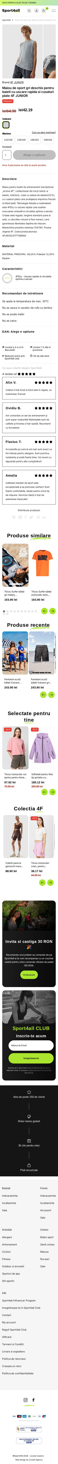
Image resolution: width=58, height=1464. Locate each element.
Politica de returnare (14, 1359)
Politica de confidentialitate (18, 1373)
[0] (43, 10)
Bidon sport (46, 1237)
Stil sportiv (8, 1281)
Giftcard (6, 1337)
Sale (4, 1210)
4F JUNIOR (17, 82)
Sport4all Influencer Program (19, 1300)
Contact (6, 1315)
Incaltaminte (9, 1203)
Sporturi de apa (11, 1273)
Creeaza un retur (11, 1366)
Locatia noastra (37, 1456)
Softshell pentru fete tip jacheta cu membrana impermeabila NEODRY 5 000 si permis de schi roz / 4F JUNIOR (42, 776)
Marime (6, 133)
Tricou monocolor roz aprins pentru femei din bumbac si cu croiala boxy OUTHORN (15, 776)
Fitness (6, 1259)
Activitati (7, 1230)
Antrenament (9, 1244)
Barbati (6, 1188)
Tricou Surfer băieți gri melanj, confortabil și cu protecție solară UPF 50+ (15, 593)
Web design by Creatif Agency (29, 1460)
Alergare (7, 1237)
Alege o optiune (34, 155)
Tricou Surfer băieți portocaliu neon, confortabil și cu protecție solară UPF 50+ (42, 593)
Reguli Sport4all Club (14, 1329)
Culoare (6, 118)
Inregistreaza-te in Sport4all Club (21, 1308)
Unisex (44, 1230)
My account (9, 1322)
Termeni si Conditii (13, 1344)
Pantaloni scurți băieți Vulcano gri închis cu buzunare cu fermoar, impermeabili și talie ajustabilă (14, 681)
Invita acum (29, 974)
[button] (44, 611)
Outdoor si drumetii (13, 1266)
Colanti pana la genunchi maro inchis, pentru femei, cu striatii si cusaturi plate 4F (14, 865)
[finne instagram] (26, 1400)
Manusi (44, 1252)
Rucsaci (44, 1259)
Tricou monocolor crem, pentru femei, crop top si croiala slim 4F (40, 865)
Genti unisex (47, 1244)
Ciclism (6, 1252)
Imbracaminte (10, 1196)
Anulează (6, 147)
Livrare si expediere (13, 1351)
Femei (44, 1188)
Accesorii (45, 1210)
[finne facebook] (33, 1400)
